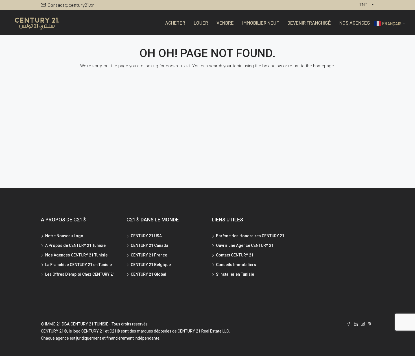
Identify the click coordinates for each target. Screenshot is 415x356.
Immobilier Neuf (260, 22)
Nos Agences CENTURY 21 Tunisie (76, 255)
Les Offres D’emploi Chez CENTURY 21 (80, 274)
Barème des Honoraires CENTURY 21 (250, 236)
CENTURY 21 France (149, 255)
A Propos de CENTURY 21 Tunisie (75, 245)
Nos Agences (354, 22)
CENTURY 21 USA (146, 236)
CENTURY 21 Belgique (151, 264)
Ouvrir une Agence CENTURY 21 (245, 245)
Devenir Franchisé (309, 22)
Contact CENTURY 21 (235, 255)
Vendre (225, 22)
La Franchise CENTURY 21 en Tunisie (78, 264)
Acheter (175, 22)
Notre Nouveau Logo (64, 236)
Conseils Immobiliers (236, 264)
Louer (201, 22)
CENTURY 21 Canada (149, 245)
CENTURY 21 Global (148, 274)
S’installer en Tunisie (235, 274)
